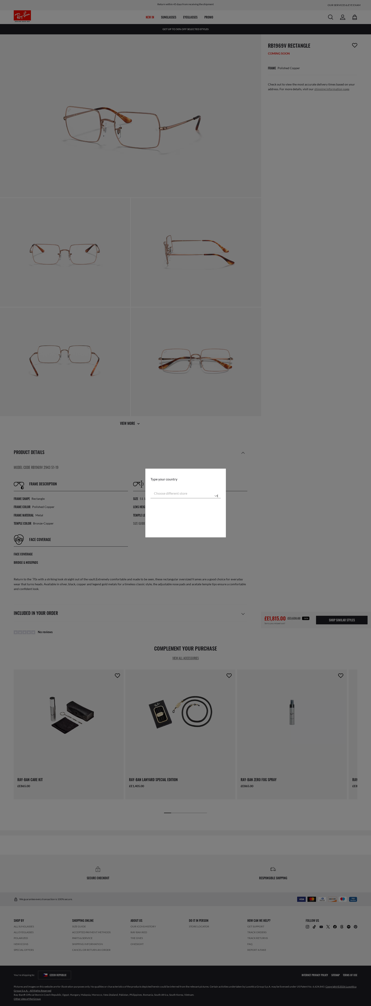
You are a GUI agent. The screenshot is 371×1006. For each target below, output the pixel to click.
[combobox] (186, 493)
